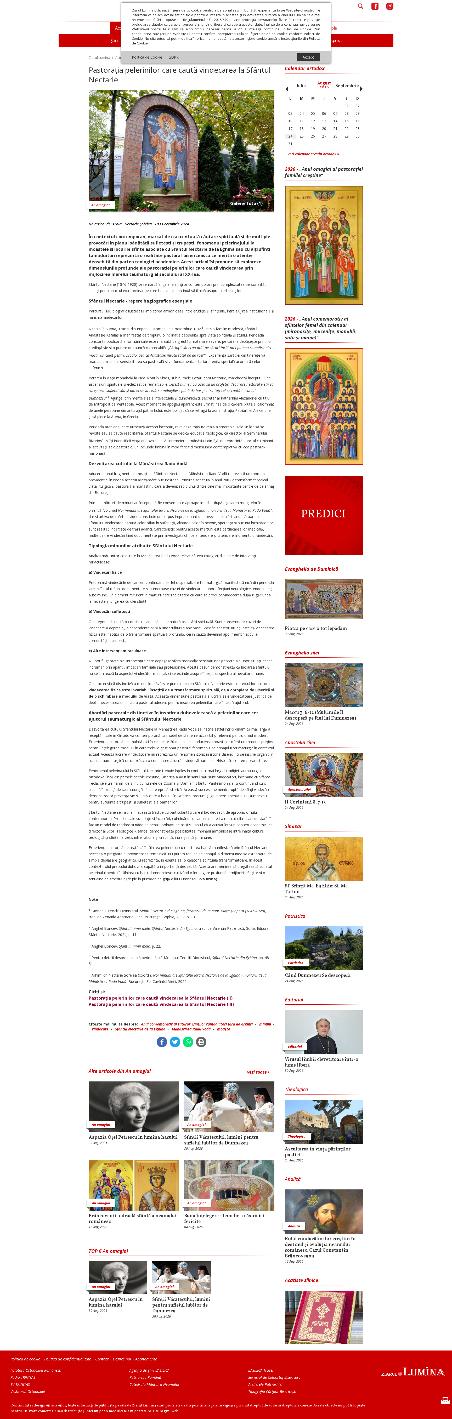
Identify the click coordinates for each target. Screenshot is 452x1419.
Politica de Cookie (147, 57)
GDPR (173, 57)
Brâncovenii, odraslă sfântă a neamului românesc (133, 1219)
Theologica (296, 1089)
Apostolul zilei (300, 742)
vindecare (100, 1029)
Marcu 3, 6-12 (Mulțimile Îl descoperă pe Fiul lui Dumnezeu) (320, 715)
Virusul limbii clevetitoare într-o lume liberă (321, 1062)
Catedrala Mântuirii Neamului (154, 1384)
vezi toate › (258, 1072)
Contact (102, 1358)
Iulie (301, 86)
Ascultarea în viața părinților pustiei (318, 1152)
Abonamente (146, 1358)
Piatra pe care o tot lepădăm (316, 629)
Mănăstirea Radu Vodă (191, 1029)
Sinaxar (293, 826)
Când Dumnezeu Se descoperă (318, 976)
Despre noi (122, 1358)
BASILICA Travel (260, 1370)
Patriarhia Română (145, 1377)
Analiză (293, 1179)
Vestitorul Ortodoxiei (27, 1391)
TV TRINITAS (20, 1384)
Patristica (295, 916)
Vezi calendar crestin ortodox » (313, 153)
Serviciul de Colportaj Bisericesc (274, 1377)
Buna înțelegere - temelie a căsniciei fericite (224, 1219)
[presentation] (285, 86)
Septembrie (347, 86)
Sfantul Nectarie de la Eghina (140, 1029)
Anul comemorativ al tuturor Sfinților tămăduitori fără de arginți (197, 1024)
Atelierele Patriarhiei (265, 1384)
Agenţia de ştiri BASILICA (149, 1370)
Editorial (294, 999)
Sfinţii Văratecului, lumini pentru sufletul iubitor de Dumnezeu (221, 1140)
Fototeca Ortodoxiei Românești (35, 1370)
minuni (265, 1024)
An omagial (100, 205)
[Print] (201, 1042)
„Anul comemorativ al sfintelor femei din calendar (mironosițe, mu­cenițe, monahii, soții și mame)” (320, 328)
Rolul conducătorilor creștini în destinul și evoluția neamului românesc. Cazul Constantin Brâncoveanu (320, 1247)
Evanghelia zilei (302, 652)
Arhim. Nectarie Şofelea (132, 223)
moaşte (223, 1029)
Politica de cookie (25, 1358)
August (324, 85)
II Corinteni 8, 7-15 (305, 802)
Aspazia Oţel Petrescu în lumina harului (133, 1138)
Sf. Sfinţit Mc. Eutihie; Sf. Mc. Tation (317, 889)
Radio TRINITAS (22, 1377)
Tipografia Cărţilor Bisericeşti (272, 1391)
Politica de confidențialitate (67, 1358)
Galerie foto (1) (246, 203)
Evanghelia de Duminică (311, 569)
